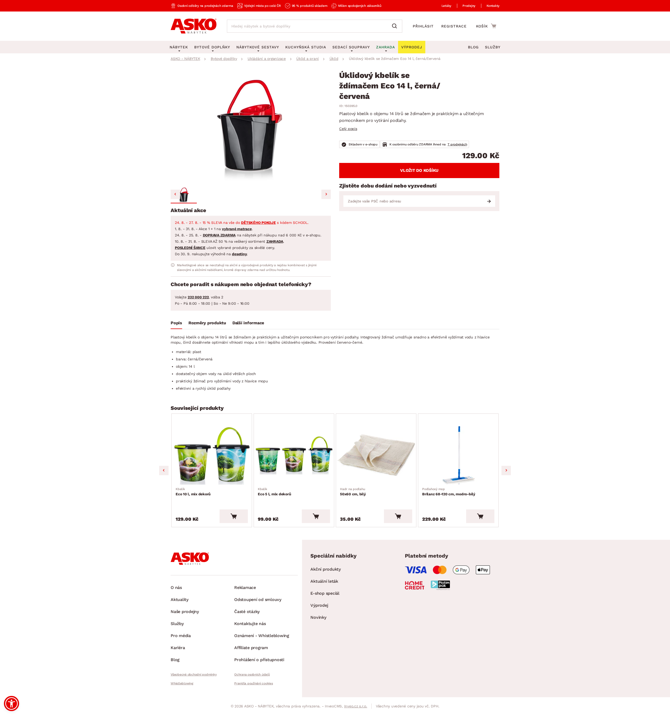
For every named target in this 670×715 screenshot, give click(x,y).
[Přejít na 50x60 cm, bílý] (376, 455)
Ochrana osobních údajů (252, 674)
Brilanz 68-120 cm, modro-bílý (448, 491)
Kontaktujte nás (250, 623)
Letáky (446, 6)
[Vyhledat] (395, 26)
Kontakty (493, 6)
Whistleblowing (182, 683)
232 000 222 (198, 297)
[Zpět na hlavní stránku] (193, 26)
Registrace (454, 26)
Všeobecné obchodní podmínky (193, 674)
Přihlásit (423, 26)
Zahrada (385, 47)
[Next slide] (326, 194)
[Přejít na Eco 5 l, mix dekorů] (294, 455)
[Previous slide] (175, 194)
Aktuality (179, 599)
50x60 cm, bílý (353, 491)
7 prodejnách (457, 144)
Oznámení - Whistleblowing (261, 635)
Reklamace (245, 587)
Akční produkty (325, 569)
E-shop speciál (324, 593)
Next (506, 470)
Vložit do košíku (419, 170)
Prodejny (468, 6)
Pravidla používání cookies (253, 683)
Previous (164, 470)
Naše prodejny (185, 611)
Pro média (181, 635)
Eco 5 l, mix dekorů (274, 491)
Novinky (318, 617)
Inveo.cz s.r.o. (355, 706)
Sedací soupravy (351, 47)
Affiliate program (251, 647)
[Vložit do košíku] (234, 516)
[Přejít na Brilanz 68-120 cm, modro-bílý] (458, 455)
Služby (492, 47)
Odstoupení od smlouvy (257, 599)
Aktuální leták (324, 581)
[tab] (176, 324)
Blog (473, 47)
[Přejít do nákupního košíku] (486, 26)
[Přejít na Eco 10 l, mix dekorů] (212, 455)
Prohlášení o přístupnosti (259, 659)
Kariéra (178, 647)
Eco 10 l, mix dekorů (193, 491)
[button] (184, 195)
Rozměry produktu (207, 322)
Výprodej (319, 605)
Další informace (248, 322)
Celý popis (348, 129)
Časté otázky (247, 611)
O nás (176, 587)
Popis (176, 322)
